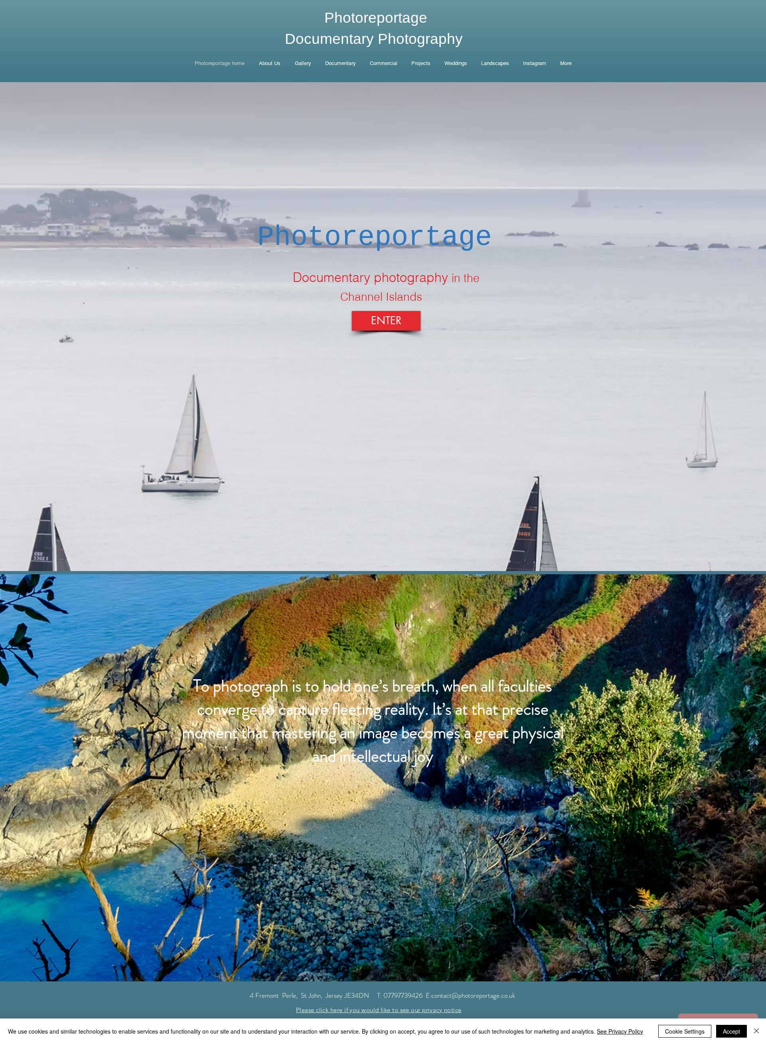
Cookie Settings (685, 1031)
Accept (731, 1031)
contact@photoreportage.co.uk (473, 995)
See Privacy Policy (620, 1031)
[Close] (756, 1031)
